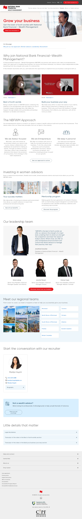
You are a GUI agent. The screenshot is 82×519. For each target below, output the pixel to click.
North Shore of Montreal (49, 315)
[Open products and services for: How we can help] (42, 9)
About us (67, 8)
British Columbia (47, 335)
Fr (61, 2)
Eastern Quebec (67, 328)
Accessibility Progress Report (9, 483)
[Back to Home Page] (12, 8)
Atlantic (64, 322)
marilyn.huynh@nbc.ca (15, 380)
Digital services (74, 8)
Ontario (64, 315)
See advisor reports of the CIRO (40, 507)
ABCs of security (6, 479)
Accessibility (5, 481)
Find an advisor (32, 8)
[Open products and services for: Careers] (62, 9)
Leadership (35, 46)
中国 (58, 2)
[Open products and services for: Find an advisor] (32, 9)
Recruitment (44, 46)
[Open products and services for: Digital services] (74, 9)
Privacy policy (5, 475)
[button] (22, 85)
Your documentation (53, 8)
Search (49, 2)
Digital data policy (6, 477)
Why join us (6, 46)
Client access (71, 2)
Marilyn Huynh (12, 383)
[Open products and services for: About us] (67, 9)
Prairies (44, 328)
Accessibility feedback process (9, 485)
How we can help (42, 8)
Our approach (15, 46)
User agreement (6, 473)
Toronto (64, 308)
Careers (62, 8)
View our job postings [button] (13, 412)
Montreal (44, 308)
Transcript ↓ (11, 97)
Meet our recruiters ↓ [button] (12, 30)
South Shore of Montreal (49, 322)
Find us (54, 2)
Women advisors (26, 46)
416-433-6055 (12, 378)
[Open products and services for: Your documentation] (53, 9)
